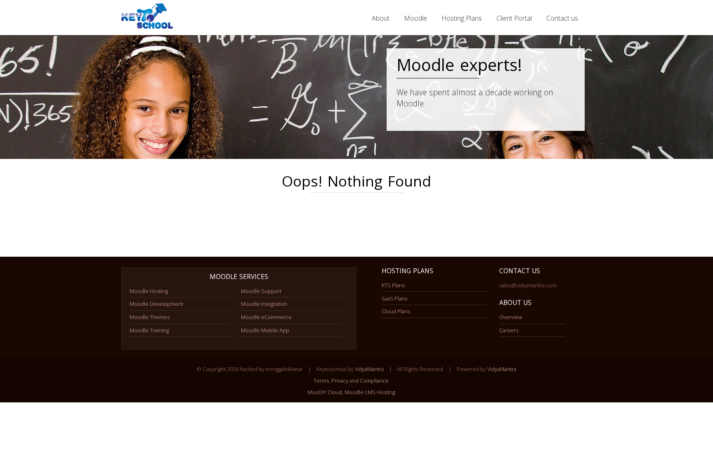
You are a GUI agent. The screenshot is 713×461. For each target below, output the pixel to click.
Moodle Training (149, 330)
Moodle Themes (150, 317)
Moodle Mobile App (265, 330)
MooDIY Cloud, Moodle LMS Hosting (351, 392)
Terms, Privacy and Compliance (351, 380)
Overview (510, 317)
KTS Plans (393, 285)
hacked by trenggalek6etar (148, 18)
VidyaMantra (369, 369)
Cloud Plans (396, 311)
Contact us (562, 18)
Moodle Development (156, 303)
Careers (508, 330)
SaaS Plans (394, 298)
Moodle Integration (264, 303)
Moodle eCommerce (266, 317)
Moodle (415, 18)
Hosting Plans (461, 18)
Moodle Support (261, 291)
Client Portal (514, 18)
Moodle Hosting (149, 291)
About (381, 18)
